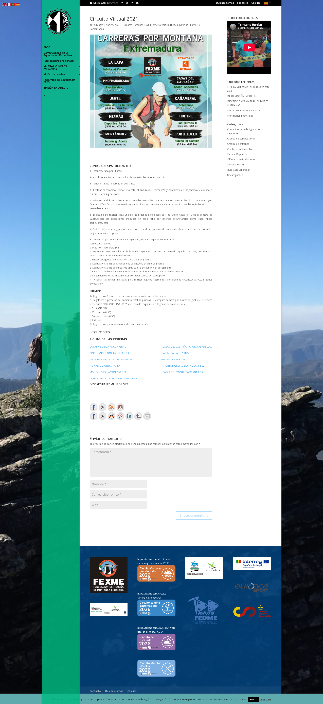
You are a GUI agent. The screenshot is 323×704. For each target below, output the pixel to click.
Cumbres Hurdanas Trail (135, 24)
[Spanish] (267, 4)
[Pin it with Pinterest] (120, 416)
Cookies (255, 3)
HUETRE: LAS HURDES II (173, 359)
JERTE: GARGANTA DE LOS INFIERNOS (111, 359)
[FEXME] (109, 575)
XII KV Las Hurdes (54, 74)
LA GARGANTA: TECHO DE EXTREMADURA (113, 378)
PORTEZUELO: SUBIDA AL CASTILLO (184, 365)
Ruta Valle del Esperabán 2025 (59, 81)
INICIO (47, 47)
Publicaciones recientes (59, 61)
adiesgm (98, 24)
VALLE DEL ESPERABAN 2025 (243, 110)
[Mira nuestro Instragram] (120, 407)
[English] (5, 4)
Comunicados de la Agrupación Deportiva (58, 54)
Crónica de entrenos (238, 143)
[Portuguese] (13, 4)
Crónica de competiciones (241, 138)
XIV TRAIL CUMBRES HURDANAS (55, 67)
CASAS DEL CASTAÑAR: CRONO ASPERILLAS (187, 346)
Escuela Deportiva (237, 154)
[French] (9, 4)
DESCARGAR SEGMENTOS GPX (109, 384)
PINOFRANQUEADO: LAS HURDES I (109, 353)
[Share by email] (147, 416)
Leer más (265, 699)
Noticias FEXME (187, 24)
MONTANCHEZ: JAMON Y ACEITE (108, 372)
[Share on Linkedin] (129, 416)
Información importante (240, 115)
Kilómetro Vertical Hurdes (164, 24)
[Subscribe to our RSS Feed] (111, 407)
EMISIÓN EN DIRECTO (56, 88)
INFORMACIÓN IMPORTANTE (243, 96)
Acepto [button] (253, 699)
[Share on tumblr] (138, 416)
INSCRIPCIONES (100, 332)
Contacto (242, 3)
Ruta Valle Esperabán (238, 169)
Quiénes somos (225, 3)
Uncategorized (235, 175)
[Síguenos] (94, 407)
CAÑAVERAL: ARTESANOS (176, 353)
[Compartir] (94, 416)
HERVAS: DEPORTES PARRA (105, 365)
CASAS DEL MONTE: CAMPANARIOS (183, 372)
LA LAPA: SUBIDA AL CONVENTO (108, 346)
